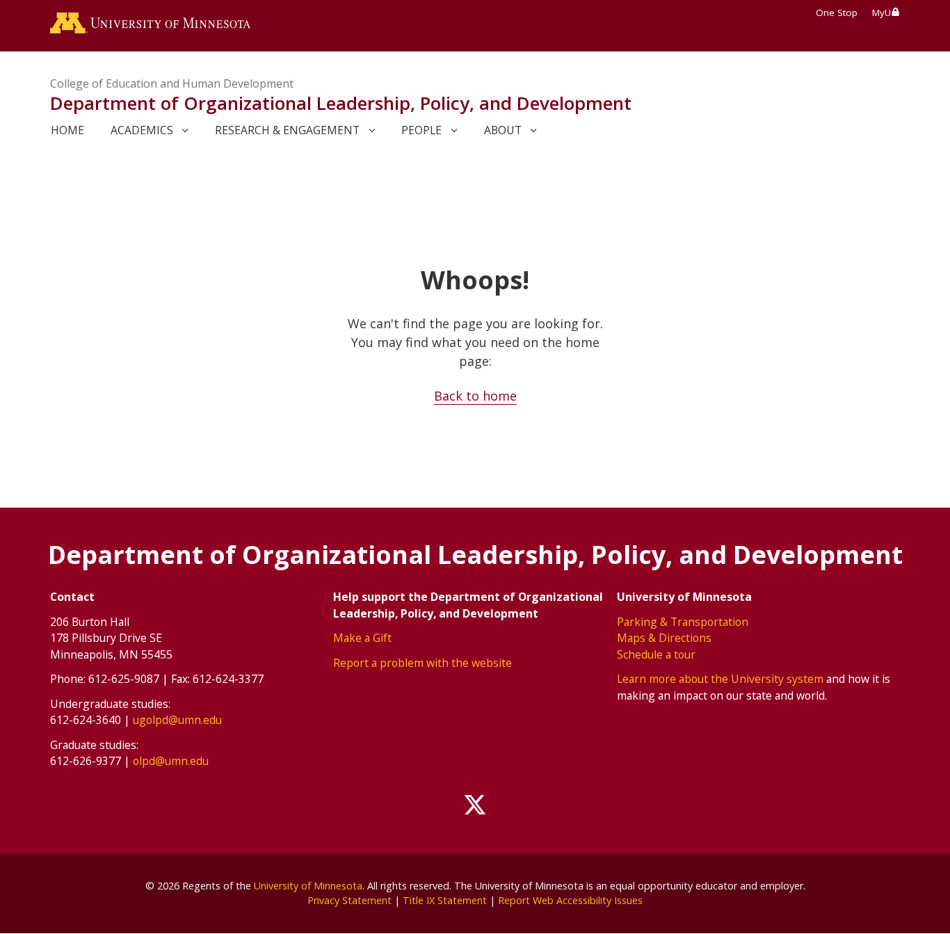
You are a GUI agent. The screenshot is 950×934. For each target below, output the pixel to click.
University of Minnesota (308, 885)
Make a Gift (362, 637)
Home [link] (67, 130)
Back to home (475, 395)
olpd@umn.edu (171, 760)
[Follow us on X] (475, 805)
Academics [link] (142, 130)
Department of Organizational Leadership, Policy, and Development (340, 102)
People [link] (421, 130)
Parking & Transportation (682, 621)
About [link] (503, 130)
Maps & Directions (664, 637)
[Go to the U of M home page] (150, 26)
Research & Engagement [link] (287, 130)
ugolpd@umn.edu (177, 719)
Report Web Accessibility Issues (570, 900)
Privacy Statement (349, 900)
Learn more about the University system (720, 678)
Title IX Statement (445, 900)
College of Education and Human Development (171, 83)
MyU (881, 12)
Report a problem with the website (422, 662)
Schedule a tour (656, 654)
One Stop (837, 12)
